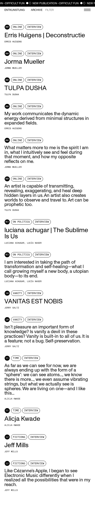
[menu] (85, 10)
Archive (36, 10)
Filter (49, 10)
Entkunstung (14, 10)
